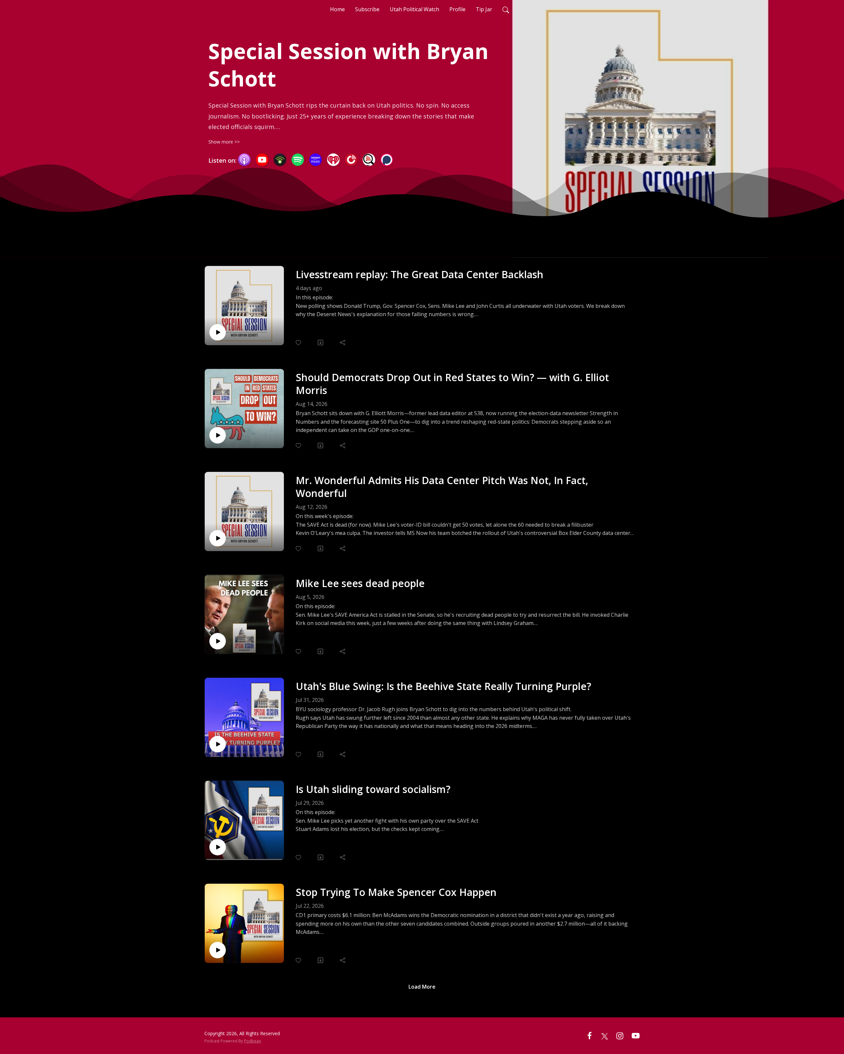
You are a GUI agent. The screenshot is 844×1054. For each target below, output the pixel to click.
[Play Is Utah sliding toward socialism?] (217, 847)
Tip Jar (484, 9)
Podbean (252, 1041)
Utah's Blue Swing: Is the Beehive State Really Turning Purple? (443, 686)
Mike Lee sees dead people (360, 583)
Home (337, 9)
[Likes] (299, 342)
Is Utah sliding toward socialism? (373, 789)
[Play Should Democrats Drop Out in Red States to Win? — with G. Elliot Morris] (217, 435)
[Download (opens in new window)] (321, 342)
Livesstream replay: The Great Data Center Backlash (419, 274)
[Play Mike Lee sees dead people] (217, 641)
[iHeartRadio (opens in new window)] (333, 159)
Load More (422, 986)
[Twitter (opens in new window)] (604, 1035)
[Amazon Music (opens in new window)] (315, 159)
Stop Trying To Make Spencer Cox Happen (396, 892)
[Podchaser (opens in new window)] (386, 159)
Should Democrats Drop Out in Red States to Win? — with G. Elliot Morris (452, 384)
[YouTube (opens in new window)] (262, 159)
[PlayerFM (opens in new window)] (351, 159)
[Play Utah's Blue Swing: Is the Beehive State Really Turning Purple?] (217, 744)
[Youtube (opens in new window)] (636, 1035)
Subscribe (367, 9)
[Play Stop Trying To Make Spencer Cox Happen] (217, 950)
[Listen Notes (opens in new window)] (369, 159)
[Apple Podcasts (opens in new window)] (244, 159)
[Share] (343, 342)
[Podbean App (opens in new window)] (280, 159)
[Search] (506, 9)
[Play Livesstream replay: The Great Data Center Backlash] (217, 332)
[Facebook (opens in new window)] (589, 1035)
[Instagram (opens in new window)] (620, 1035)
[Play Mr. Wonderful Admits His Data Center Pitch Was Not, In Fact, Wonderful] (217, 538)
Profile (457, 9)
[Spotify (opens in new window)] (297, 159)
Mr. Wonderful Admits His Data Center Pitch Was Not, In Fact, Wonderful (442, 487)
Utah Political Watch (414, 9)
